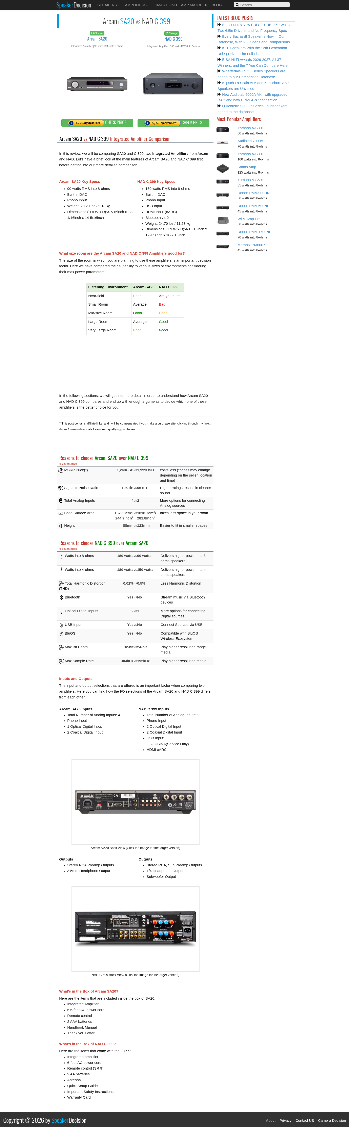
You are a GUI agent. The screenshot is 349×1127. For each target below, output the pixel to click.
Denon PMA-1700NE (254, 232)
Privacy (285, 1121)
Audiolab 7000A (250, 141)
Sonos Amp (247, 167)
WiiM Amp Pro (249, 219)
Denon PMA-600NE (253, 206)
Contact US (304, 1121)
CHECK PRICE (115, 122)
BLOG (217, 5)
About (270, 1121)
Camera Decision (332, 1121)
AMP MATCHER (194, 5)
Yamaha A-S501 (251, 180)
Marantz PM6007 (251, 245)
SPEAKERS (107, 5)
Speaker (73, 4)
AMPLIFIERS (136, 5)
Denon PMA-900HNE (255, 193)
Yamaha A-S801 (251, 154)
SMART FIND (166, 5)
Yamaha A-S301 (251, 128)
